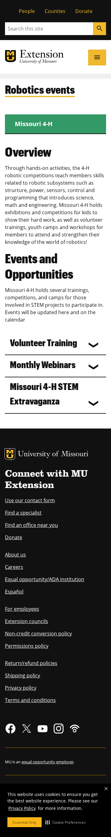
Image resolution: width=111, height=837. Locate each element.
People (27, 11)
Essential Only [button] (24, 822)
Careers (14, 567)
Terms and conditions (30, 700)
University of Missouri (53, 454)
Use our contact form (30, 500)
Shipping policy (22, 675)
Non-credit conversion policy (38, 633)
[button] (65, 822)
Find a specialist (23, 512)
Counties (55, 11)
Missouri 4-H (33, 124)
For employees (22, 608)
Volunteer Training (43, 342)
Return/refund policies (31, 663)
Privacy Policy (22, 808)
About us (15, 554)
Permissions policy (26, 645)
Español (14, 591)
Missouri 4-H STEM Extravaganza (44, 393)
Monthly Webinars (43, 364)
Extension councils (26, 621)
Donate (83, 11)
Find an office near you (31, 525)
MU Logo (10, 454)
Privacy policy (20, 687)
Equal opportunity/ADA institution (44, 579)
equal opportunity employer (48, 762)
